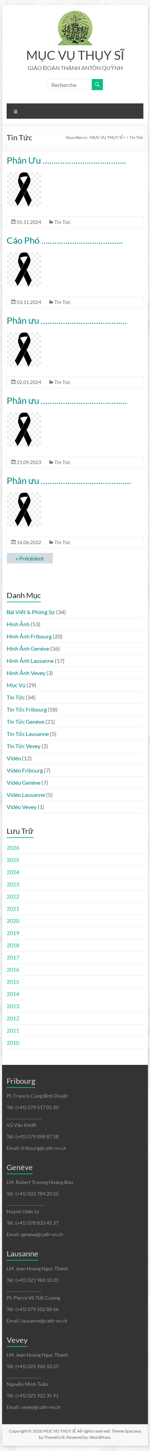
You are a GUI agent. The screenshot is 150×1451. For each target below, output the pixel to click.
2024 (13, 872)
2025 (13, 859)
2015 (13, 981)
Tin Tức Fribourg (27, 709)
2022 (13, 896)
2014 (13, 993)
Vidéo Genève (23, 782)
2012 (13, 1018)
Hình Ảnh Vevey (26, 672)
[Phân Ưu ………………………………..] (24, 175)
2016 (13, 969)
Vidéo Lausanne (26, 794)
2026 (13, 847)
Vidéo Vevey (22, 806)
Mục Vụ (16, 685)
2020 (13, 920)
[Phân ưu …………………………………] (24, 335)
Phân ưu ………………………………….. (69, 480)
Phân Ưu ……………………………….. (66, 160)
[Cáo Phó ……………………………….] (24, 255)
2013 (13, 1006)
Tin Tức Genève (25, 721)
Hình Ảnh (18, 624)
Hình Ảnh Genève (28, 648)
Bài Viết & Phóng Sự (31, 612)
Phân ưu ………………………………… (67, 320)
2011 (13, 1030)
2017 (13, 957)
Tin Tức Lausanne (28, 733)
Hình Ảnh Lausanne (30, 660)
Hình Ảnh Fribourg (29, 636)
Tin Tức (62, 222)
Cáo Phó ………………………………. (65, 240)
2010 (13, 1042)
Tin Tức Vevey (23, 746)
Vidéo (14, 758)
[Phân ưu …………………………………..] (24, 495)
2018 (13, 945)
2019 (13, 933)
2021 (13, 908)
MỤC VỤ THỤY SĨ (75, 55)
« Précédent (30, 558)
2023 (13, 884)
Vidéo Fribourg (25, 770)
